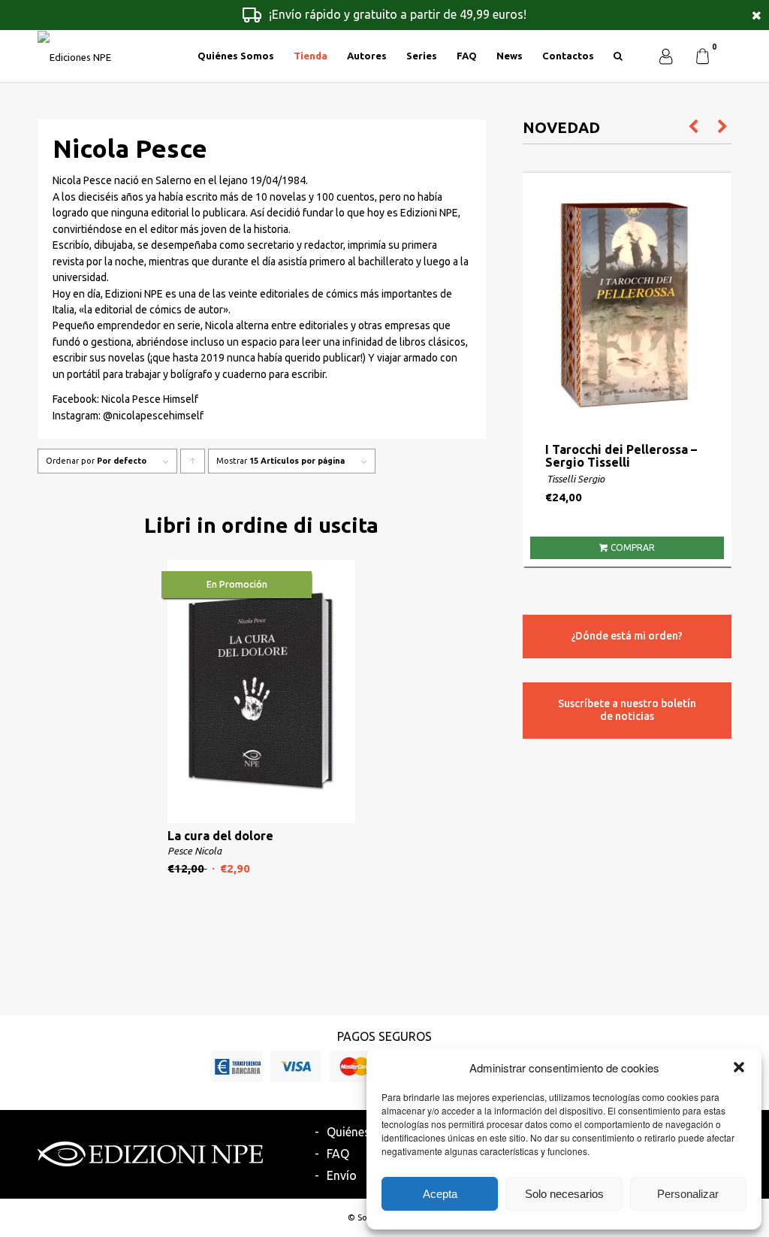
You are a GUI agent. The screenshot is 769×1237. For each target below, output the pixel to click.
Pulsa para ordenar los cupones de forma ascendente (193, 464)
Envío (342, 1175)
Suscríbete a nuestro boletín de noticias (627, 710)
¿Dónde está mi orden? (627, 636)
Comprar (633, 547)
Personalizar (688, 1193)
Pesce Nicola (194, 850)
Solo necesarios (564, 1193)
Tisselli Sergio (576, 478)
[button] (738, 1067)
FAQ (338, 1153)
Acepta (440, 1193)
